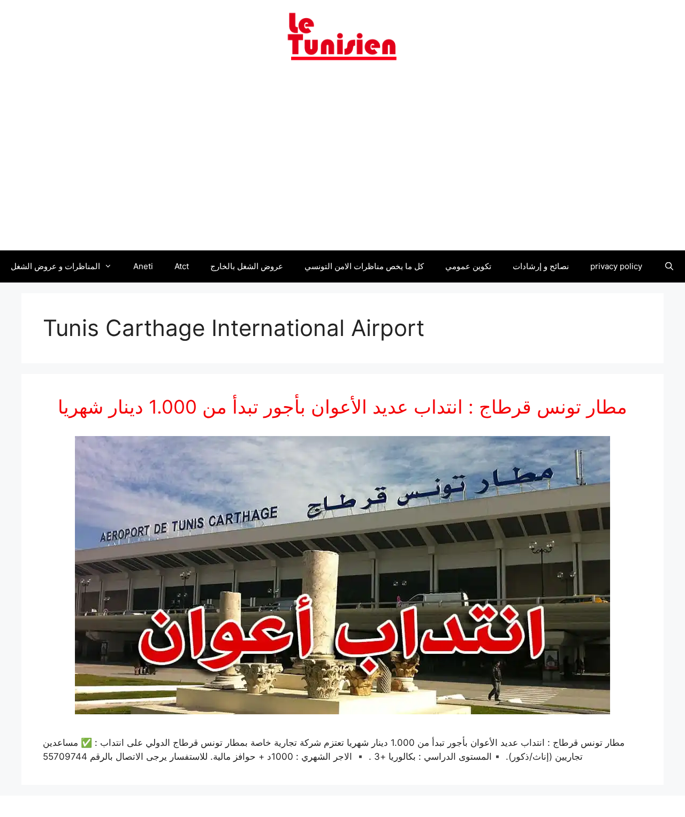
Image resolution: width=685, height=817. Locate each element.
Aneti (143, 266)
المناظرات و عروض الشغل (55, 266)
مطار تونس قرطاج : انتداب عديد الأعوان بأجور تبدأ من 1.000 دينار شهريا (342, 406)
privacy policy (616, 266)
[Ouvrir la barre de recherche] (668, 266)
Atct (181, 266)
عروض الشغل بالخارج (246, 266)
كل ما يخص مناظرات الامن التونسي (364, 266)
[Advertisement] (342, 162)
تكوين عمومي (468, 266)
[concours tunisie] (342, 35)
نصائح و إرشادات (541, 266)
